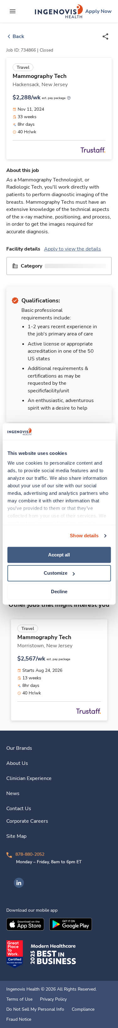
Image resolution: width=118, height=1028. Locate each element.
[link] (59, 11)
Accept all (59, 554)
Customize (55, 573)
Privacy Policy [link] (53, 999)
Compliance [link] (83, 1009)
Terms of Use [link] (19, 999)
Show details (84, 535)
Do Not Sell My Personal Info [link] (35, 1009)
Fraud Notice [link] (18, 1019)
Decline (59, 591)
